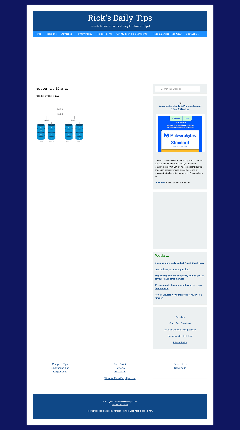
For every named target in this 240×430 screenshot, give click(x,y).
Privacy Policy (180, 342)
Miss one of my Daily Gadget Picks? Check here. (179, 263)
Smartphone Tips (60, 368)
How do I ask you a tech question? (172, 269)
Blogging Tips (60, 371)
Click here (134, 411)
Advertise (180, 317)
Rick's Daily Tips (120, 17)
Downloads (180, 368)
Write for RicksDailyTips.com (120, 378)
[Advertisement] (180, 220)
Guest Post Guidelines (180, 323)
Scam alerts (180, 364)
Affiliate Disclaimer (120, 404)
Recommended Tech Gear (180, 336)
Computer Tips (60, 364)
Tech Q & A (120, 364)
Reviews (120, 368)
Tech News (120, 371)
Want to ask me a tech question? (180, 329)
